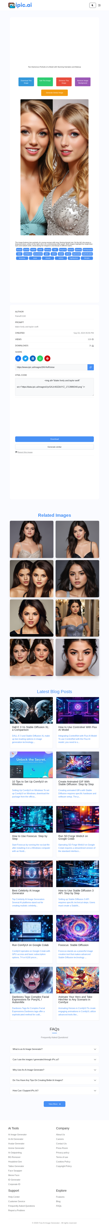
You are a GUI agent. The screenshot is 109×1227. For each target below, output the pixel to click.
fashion (71, 250)
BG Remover (14, 1157)
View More (53, 1104)
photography (87, 250)
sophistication (87, 254)
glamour (78, 250)
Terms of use (62, 1157)
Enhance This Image (64, 82)
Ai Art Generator (15, 1139)
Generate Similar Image (54, 93)
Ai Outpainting (15, 1153)
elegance (63, 250)
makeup (48, 250)
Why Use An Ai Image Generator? (28, 1070)
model (33, 250)
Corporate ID (14, 1184)
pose (35, 258)
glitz (46, 254)
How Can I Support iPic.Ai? (25, 1090)
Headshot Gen (15, 1162)
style (19, 254)
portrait (26, 250)
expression (77, 254)
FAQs (58, 1206)
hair (55, 250)
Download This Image (26, 82)
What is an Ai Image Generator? (28, 1049)
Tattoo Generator (16, 1166)
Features (60, 1197)
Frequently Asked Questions (21, 1206)
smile (40, 250)
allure (68, 254)
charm (61, 254)
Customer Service (16, 1201)
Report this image (25, 452)
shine (54, 254)
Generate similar (55, 447)
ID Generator (14, 1180)
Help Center (14, 1197)
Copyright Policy (64, 1166)
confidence (28, 254)
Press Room (62, 1148)
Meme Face (13, 1175)
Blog (58, 1201)
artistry (61, 258)
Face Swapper (15, 1171)
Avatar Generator (16, 1143)
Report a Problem (16, 1210)
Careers (60, 1139)
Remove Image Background (82, 82)
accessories (38, 254)
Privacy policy (62, 1153)
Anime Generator (16, 1148)
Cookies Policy (63, 1162)
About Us (60, 1134)
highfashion (74, 258)
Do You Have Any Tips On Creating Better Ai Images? (38, 1080)
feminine (22, 258)
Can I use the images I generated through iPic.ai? (36, 1059)
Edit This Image (45, 81)
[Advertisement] (54, 41)
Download (54, 439)
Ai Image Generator (17, 1134)
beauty (19, 250)
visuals (48, 258)
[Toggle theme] (92, 5)
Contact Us (61, 1143)
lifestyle (87, 258)
